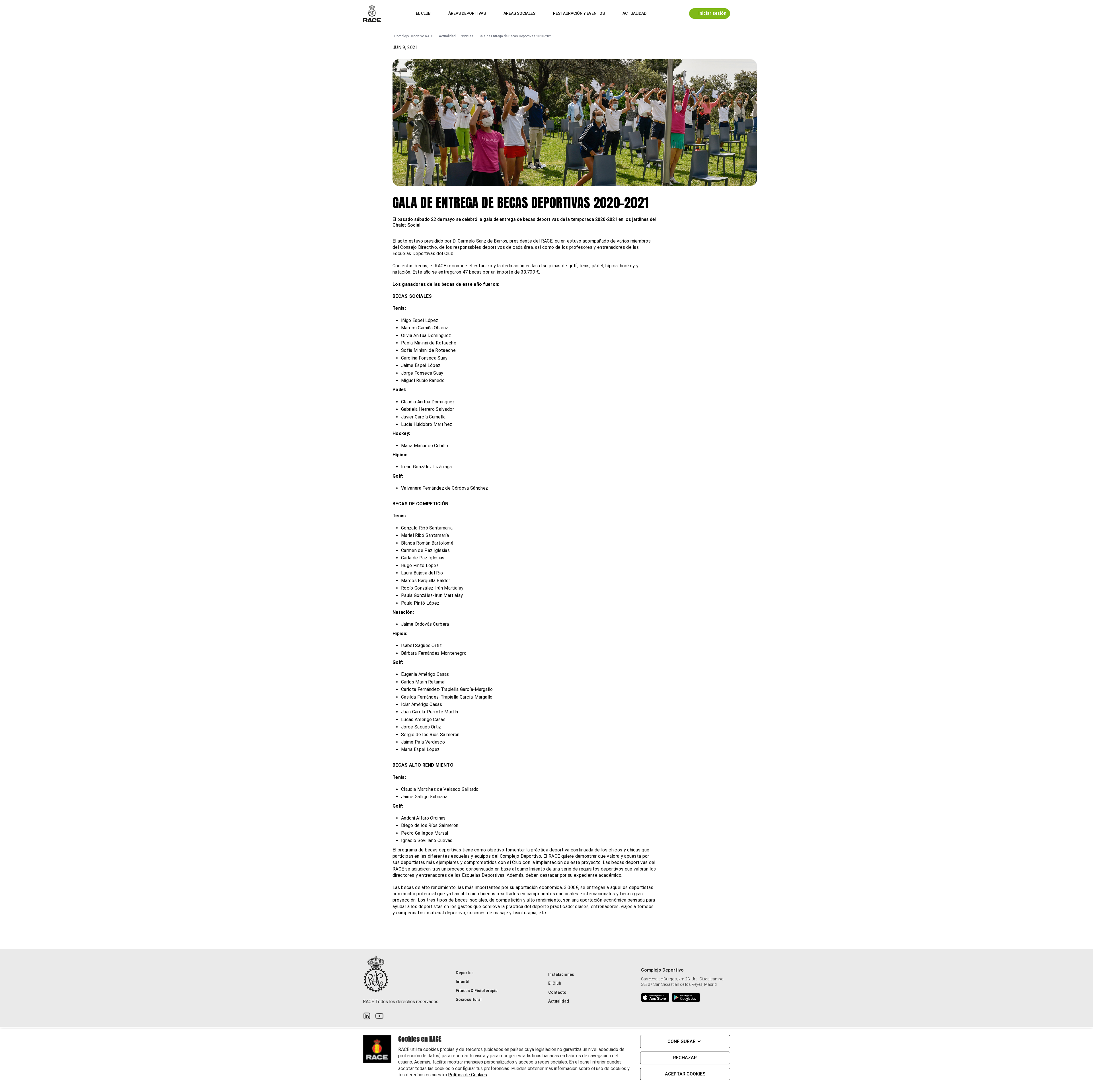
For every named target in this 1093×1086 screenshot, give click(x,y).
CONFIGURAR (681, 1041)
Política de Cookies (467, 1074)
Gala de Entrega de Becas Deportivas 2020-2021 (515, 36)
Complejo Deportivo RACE (414, 36)
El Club (423, 13)
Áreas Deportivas (467, 13)
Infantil (462, 981)
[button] (659, 13)
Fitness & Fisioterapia (477, 990)
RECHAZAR (685, 1057)
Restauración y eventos (579, 13)
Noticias (467, 36)
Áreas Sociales (519, 13)
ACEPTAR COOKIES (685, 1074)
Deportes (465, 972)
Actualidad (634, 13)
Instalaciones (561, 974)
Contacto (557, 992)
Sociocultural (469, 999)
